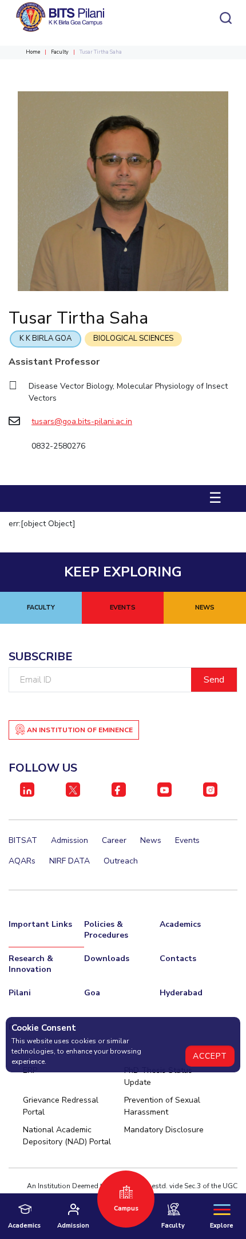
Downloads (106, 958)
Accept (210, 1056)
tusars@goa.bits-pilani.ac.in (81, 421)
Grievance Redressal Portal (60, 1106)
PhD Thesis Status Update (158, 1076)
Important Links (40, 924)
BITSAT (23, 840)
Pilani (20, 992)
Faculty (60, 52)
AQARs (22, 860)
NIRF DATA (69, 860)
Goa (92, 992)
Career (114, 840)
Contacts (178, 958)
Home (33, 52)
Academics (180, 924)
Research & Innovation (31, 964)
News (150, 840)
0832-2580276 (58, 446)
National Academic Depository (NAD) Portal (67, 1135)
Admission (69, 840)
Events (187, 840)
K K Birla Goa (45, 338)
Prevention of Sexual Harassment (162, 1106)
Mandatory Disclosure (164, 1129)
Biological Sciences (133, 338)
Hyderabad (181, 992)
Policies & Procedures (106, 930)
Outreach (121, 860)
